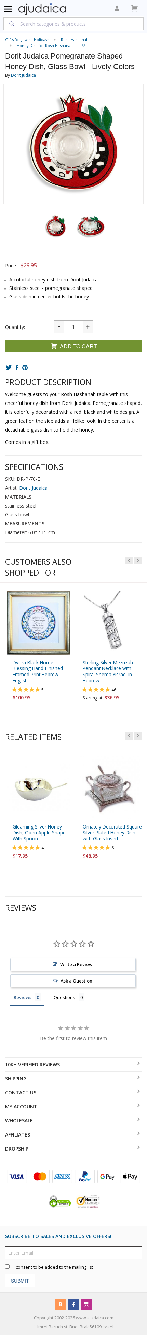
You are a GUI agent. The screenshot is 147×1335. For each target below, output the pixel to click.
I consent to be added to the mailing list (53, 1267)
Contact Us (20, 1092)
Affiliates (17, 1134)
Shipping (16, 1078)
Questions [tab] (64, 997)
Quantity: (15, 327)
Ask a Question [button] (76, 980)
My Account (21, 1106)
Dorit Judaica (23, 75)
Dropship (16, 1148)
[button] (55, 226)
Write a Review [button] (76, 964)
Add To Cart (78, 346)
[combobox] (73, 23)
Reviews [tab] (22, 997)
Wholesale (19, 1120)
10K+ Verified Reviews (32, 1064)
